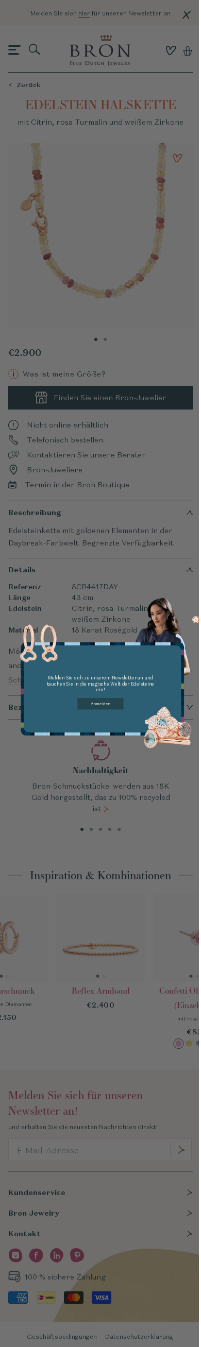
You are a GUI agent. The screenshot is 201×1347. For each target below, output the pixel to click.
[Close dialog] (195, 619)
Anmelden (100, 703)
